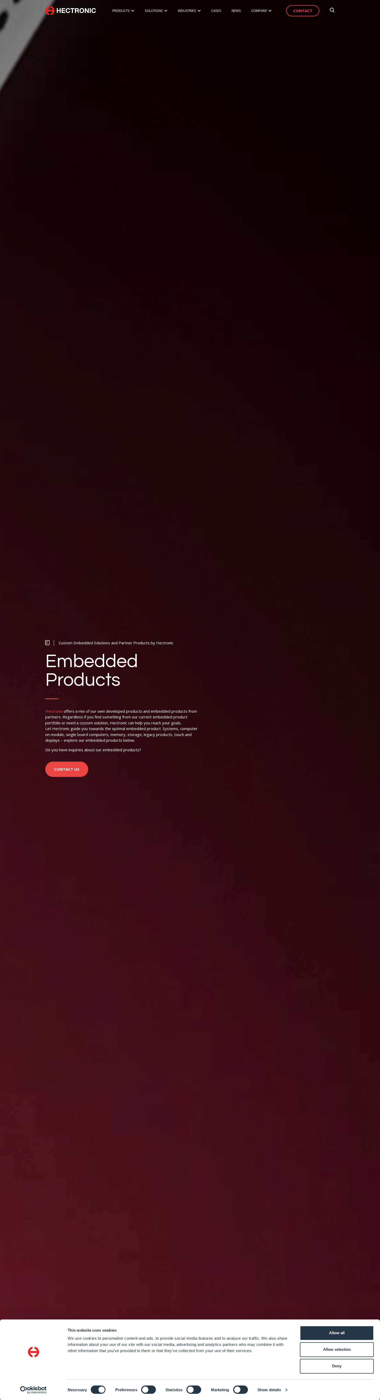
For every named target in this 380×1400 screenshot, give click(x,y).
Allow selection (337, 1349)
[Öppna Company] (270, 10)
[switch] (148, 1389)
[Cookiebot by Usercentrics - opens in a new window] (33, 1390)
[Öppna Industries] (199, 10)
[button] (109, 643)
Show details (269, 1390)
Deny (336, 1366)
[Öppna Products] (132, 10)
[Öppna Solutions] (166, 10)
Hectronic (54, 711)
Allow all (337, 1333)
